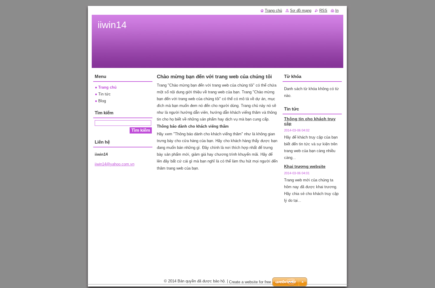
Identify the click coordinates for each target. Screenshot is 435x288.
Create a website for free (250, 282)
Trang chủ (107, 87)
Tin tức (104, 94)
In (337, 10)
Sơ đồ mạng (300, 10)
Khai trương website (305, 166)
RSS (323, 10)
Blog (102, 101)
